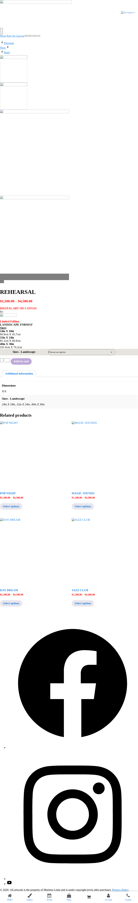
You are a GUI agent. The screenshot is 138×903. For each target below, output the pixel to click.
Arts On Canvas (15, 35)
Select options (11, 506)
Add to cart (21, 361)
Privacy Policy (120, 889)
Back (7, 52)
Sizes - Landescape (24, 351)
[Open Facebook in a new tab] (72, 747)
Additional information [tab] (19, 373)
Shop (3, 35)
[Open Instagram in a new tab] (72, 878)
